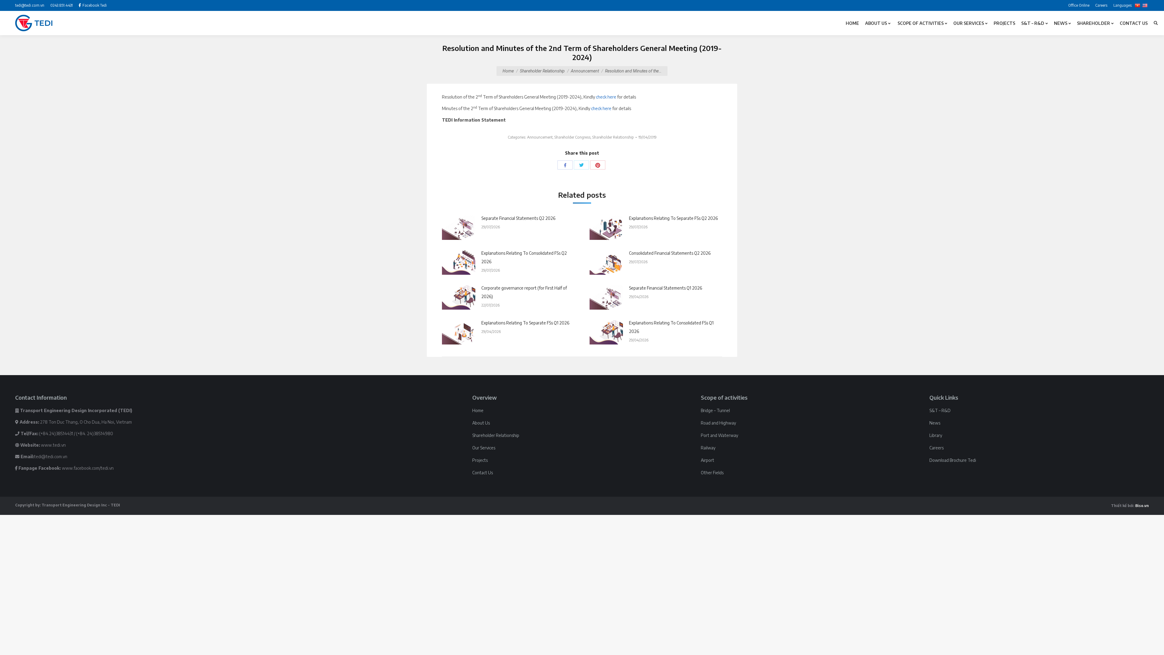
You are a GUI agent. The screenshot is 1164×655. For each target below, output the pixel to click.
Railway (708, 447)
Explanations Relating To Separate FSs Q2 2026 (673, 218)
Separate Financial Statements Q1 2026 (665, 288)
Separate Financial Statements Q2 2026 (518, 218)
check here (606, 96)
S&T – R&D (940, 410)
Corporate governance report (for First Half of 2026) (524, 292)
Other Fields (712, 472)
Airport (707, 460)
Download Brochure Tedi (952, 460)
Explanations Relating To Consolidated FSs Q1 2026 (671, 327)
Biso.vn (1142, 505)
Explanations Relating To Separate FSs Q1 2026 (525, 322)
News (934, 422)
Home (508, 71)
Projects (480, 460)
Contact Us (482, 472)
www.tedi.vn (53, 445)
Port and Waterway (719, 435)
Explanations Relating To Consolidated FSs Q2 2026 (524, 257)
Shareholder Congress (572, 137)
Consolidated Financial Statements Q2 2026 (670, 253)
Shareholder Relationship (542, 71)
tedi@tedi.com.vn (50, 456)
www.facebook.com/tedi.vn (88, 468)
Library (935, 435)
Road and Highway (718, 422)
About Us (481, 422)
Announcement (585, 71)
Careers (936, 447)
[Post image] (458, 228)
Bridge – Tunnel (715, 410)
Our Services (483, 447)
